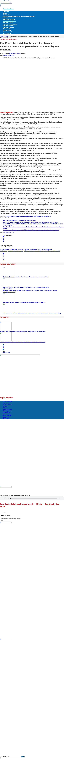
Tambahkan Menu (8, 9)
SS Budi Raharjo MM (7, 401)
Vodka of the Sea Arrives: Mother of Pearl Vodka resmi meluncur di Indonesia (26, 287)
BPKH (4, 407)
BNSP (6, 216)
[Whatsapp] (3, 260)
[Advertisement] (6, 86)
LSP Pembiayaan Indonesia (16, 216)
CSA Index (6, 413)
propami (7, 415)
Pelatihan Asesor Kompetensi (8, 39)
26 (4, 351)
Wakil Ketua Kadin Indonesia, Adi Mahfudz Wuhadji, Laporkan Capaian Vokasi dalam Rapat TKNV (31, 230)
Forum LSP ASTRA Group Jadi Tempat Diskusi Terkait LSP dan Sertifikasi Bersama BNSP (30, 251)
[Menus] (0, 4)
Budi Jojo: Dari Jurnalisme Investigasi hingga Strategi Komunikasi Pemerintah (25, 276)
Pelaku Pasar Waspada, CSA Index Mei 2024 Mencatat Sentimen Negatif (26, 249)
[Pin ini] (3, 257)
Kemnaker (5, 406)
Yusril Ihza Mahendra (7, 404)
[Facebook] (3, 237)
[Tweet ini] (3, 255)
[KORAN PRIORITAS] (6, 3)
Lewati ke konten (5, 1)
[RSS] (3, 241)
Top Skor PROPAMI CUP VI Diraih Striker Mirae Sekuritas (19, 220)
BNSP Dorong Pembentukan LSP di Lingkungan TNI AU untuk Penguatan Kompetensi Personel (30, 222)
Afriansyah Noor (7, 409)
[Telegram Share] (3, 258)
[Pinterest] (3, 240)
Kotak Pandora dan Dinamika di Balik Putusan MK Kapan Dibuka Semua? (24, 302)
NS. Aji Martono (28, 216)
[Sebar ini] (3, 253)
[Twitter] (3, 238)
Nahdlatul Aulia (6, 403)
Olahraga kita (7, 411)
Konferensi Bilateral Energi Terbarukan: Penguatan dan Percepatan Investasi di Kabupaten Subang (32, 313)
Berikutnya (6, 352)
